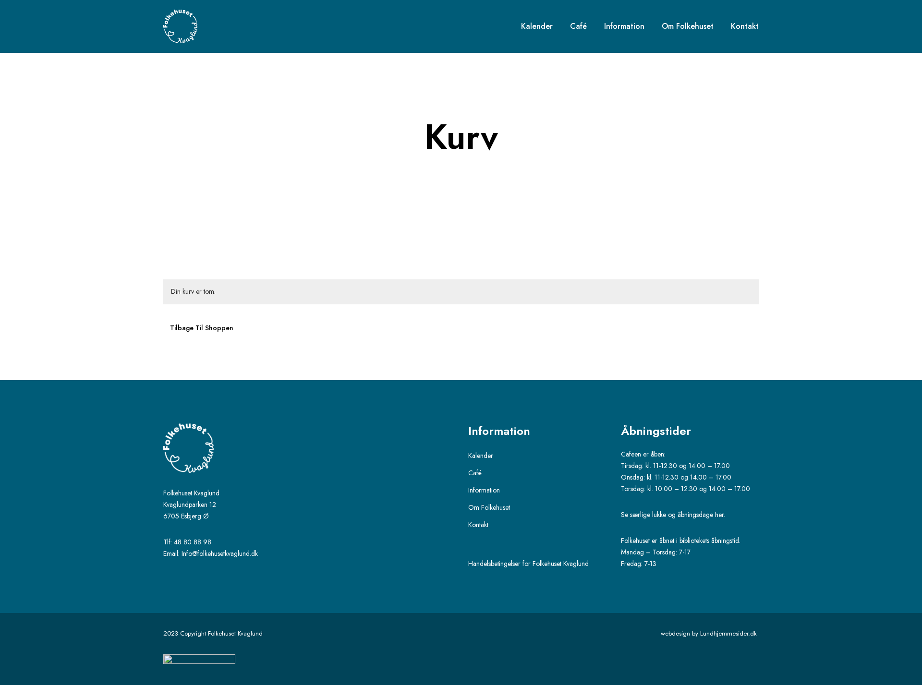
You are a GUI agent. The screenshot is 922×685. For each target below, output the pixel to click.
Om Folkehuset (489, 507)
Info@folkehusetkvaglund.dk (220, 553)
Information (484, 490)
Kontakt (478, 524)
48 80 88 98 (192, 542)
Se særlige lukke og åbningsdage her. (674, 514)
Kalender (480, 455)
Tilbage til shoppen (201, 328)
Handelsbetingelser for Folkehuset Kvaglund (528, 563)
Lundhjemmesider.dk (729, 633)
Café (475, 473)
